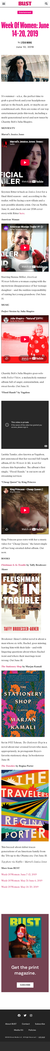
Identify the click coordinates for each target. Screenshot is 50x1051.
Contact (26, 1024)
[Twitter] (25, 1015)
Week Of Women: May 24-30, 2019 (20, 886)
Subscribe (40, 1024)
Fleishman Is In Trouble (13, 565)
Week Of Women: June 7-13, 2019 (19, 874)
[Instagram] (31, 1015)
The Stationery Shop (11, 666)
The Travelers (8, 766)
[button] (3, 3)
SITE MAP (42, 1037)
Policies (32, 1030)
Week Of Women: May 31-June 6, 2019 (21, 880)
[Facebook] (19, 1015)
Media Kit (18, 1030)
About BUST (11, 1024)
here (21, 213)
